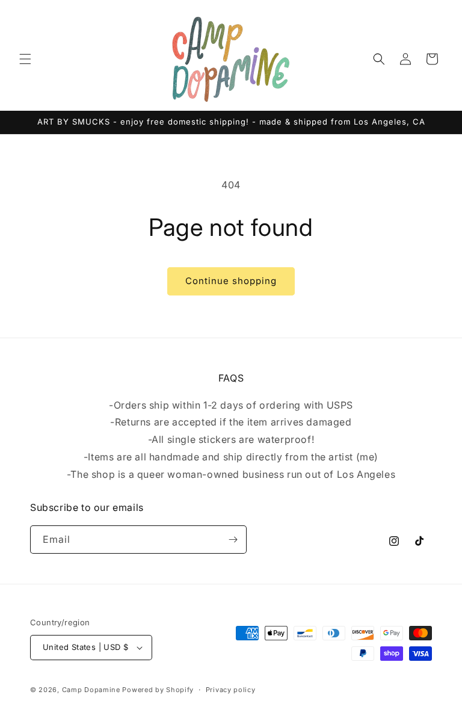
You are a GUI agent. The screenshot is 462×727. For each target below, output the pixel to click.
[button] (25, 59)
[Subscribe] (233, 539)
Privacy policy (231, 689)
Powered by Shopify (158, 689)
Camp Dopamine (91, 689)
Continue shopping (231, 280)
